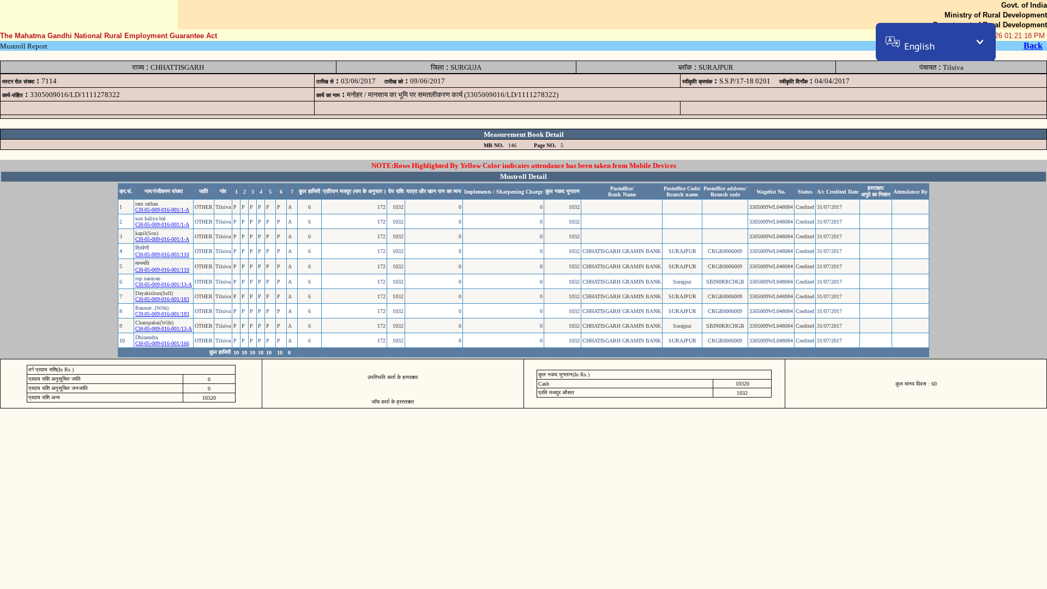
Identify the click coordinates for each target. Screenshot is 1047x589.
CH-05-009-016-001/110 (162, 254)
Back (1033, 45)
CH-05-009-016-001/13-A (163, 284)
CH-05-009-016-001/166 (162, 343)
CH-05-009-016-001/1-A (162, 210)
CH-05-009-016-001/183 (162, 299)
